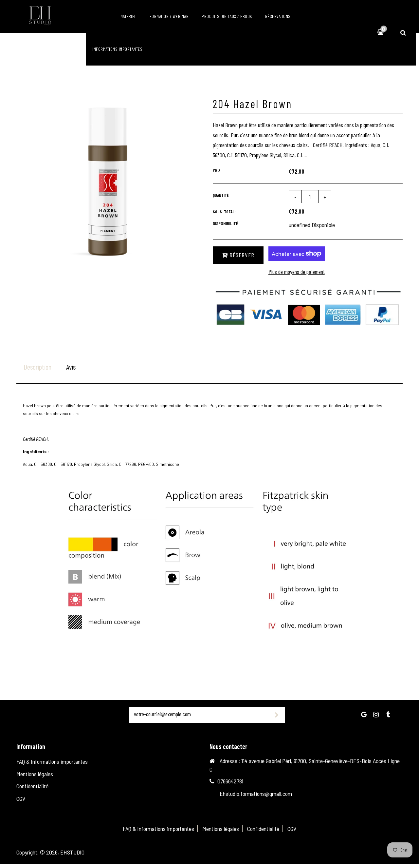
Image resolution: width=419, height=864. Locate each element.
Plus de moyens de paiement (296, 271)
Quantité (221, 195)
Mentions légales (34, 774)
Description (37, 366)
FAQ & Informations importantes (52, 761)
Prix (216, 170)
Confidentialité (32, 786)
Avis (71, 366)
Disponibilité (225, 223)
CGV (20, 798)
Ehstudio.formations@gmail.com (256, 793)
